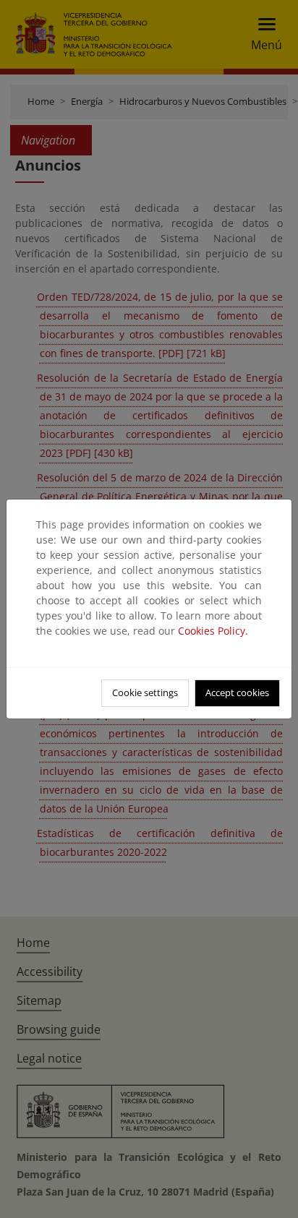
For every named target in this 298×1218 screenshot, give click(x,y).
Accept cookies (237, 692)
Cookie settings (145, 692)
